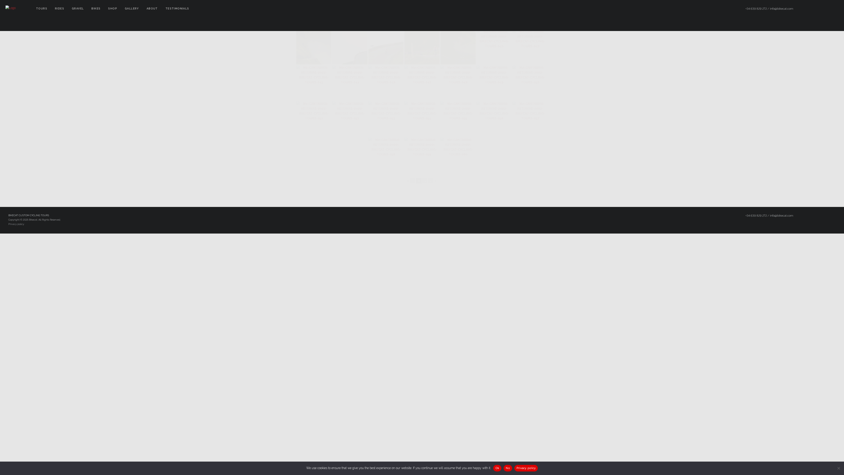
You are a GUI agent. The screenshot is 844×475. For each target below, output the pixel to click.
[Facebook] (811, 9)
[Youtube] (834, 9)
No (508, 468)
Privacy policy (16, 224)
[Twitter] (819, 9)
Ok (497, 468)
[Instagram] (826, 9)
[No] (838, 468)
